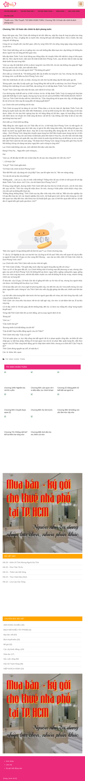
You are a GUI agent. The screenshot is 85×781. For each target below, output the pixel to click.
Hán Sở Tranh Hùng (11, 664)
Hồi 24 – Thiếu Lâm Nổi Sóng (14, 572)
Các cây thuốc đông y (12, 649)
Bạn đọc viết (8, 635)
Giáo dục (7, 654)
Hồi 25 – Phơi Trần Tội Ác (13, 567)
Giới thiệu (10, 761)
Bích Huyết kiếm (10, 640)
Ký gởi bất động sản (14, 768)
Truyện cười (8, 16)
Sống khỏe (60, 11)
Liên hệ (9, 765)
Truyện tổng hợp (27, 11)
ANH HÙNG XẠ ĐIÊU (12, 625)
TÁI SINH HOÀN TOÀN (15, 359)
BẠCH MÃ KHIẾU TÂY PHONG (16, 630)
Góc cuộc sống (74, 11)
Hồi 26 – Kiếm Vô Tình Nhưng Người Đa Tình (21, 562)
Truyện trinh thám (45, 11)
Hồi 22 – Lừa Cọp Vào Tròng (14, 582)
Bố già (6, 644)
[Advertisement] (42, 456)
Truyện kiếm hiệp (10, 11)
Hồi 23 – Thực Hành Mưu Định (15, 577)
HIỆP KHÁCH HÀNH (12, 669)
